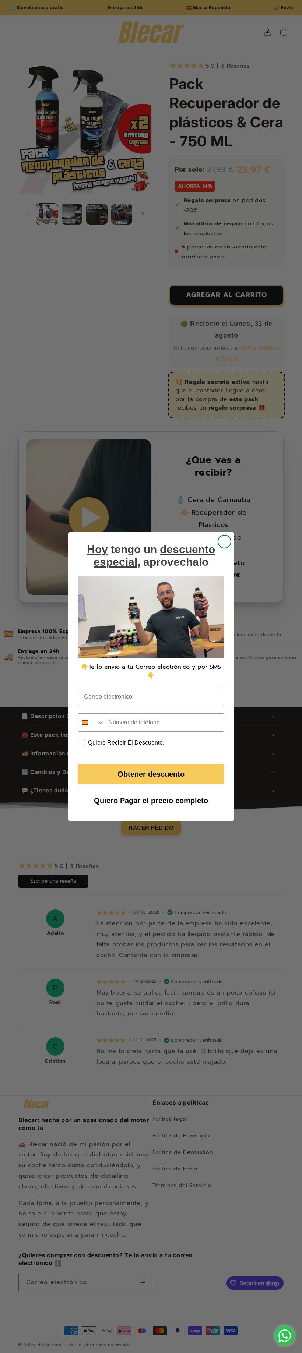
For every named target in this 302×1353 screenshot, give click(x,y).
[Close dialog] (224, 541)
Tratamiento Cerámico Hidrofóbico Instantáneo (62, 1307)
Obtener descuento (151, 774)
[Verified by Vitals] (51, 1317)
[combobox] (91, 722)
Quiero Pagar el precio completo (151, 800)
